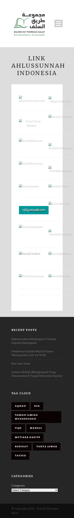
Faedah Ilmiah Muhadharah (26, 417)
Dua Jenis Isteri (20, 363)
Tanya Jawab (46, 446)
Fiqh (18, 428)
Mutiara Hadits (27, 437)
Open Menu (58, 23)
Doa (37, 406)
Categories (18, 485)
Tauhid (20, 455)
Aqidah (20, 406)
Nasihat (21, 446)
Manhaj (36, 428)
